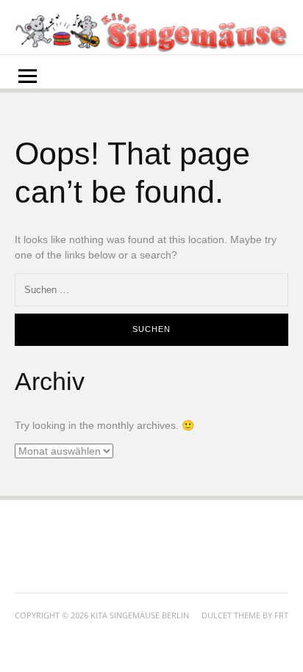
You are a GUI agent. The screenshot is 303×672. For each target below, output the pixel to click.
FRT (281, 615)
